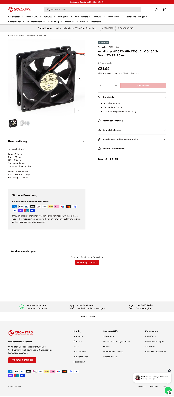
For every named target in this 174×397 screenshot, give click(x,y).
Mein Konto (150, 336)
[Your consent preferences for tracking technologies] (170, 393)
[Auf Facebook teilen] (111, 158)
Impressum (141, 386)
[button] (164, 9)
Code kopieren (127, 28)
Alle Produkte (79, 351)
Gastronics (102, 47)
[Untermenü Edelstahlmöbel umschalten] (43, 21)
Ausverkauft (143, 85)
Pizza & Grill (32, 16)
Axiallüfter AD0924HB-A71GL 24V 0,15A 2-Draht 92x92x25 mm (32, 35)
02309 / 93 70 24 (96, 2)
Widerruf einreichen (22, 360)
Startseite (11, 35)
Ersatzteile (96, 21)
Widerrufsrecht (110, 356)
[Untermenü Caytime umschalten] (86, 21)
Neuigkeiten (79, 361)
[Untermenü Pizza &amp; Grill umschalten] (39, 16)
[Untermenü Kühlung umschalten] (53, 16)
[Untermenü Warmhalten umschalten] (121, 16)
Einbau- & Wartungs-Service (116, 341)
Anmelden (150, 346)
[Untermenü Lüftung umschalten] (103, 16)
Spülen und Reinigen (135, 16)
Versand (110, 73)
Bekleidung (53, 21)
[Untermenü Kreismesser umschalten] (21, 16)
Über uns (77, 341)
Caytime (81, 21)
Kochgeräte (63, 16)
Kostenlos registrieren (155, 351)
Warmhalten (113, 16)
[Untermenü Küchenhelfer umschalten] (22, 21)
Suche (76, 346)
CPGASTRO (18, 386)
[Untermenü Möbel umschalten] (73, 21)
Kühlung (48, 16)
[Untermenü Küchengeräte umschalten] (90, 16)
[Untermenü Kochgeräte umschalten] (70, 16)
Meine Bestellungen (154, 341)
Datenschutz (154, 386)
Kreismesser (14, 16)
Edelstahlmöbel (34, 21)
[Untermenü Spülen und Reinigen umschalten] (147, 16)
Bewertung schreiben (87, 262)
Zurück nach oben (87, 316)
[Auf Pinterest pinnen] (116, 158)
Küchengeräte (81, 16)
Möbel (68, 21)
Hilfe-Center (109, 336)
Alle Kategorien (80, 356)
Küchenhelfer (14, 21)
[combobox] (92, 9)
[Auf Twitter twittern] (106, 158)
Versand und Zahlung (113, 351)
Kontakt (106, 346)
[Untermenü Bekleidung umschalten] (60, 21)
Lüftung (98, 16)
